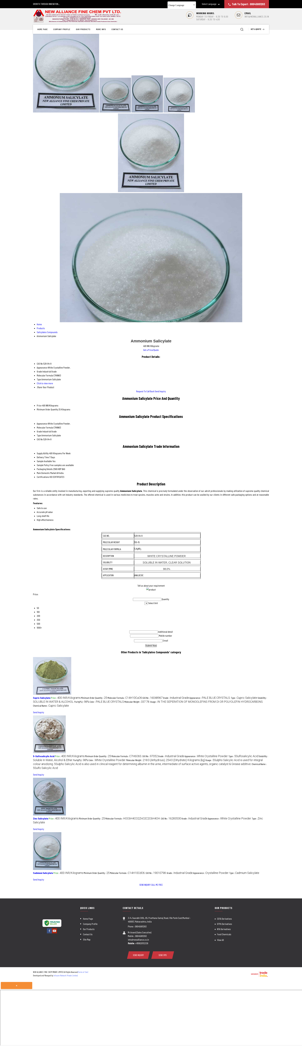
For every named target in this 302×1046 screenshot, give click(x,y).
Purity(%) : (81, 701)
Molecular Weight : (137, 701)
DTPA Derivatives (224, 923)
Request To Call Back (145, 391)
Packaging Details (45, 468)
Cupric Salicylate (41, 697)
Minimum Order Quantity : (94, 697)
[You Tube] (54, 933)
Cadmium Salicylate (43, 872)
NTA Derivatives (224, 929)
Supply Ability (43, 453)
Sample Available (44, 461)
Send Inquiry (160, 391)
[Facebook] (49, 933)
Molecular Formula (45, 427)
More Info (101, 29)
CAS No (40, 439)
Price (39, 405)
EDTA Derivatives (224, 918)
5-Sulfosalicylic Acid (43, 756)
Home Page (42, 29)
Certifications (43, 476)
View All (220, 939)
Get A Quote (256, 29)
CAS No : (153, 697)
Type (39, 435)
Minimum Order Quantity (47, 409)
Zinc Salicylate (40, 818)
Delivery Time (43, 457)
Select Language (209, 4)
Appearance (42, 423)
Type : (244, 697)
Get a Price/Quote (151, 349)
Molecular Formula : (125, 697)
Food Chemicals (224, 934)
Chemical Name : (51, 705)
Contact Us (117, 29)
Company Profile (61, 29)
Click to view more (45, 383)
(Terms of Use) (83, 972)
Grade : (176, 697)
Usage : (206, 701)
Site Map (86, 939)
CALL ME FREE (157, 884)
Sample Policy (43, 465)
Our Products (83, 29)
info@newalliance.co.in (257, 16)
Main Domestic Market (46, 472)
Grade (39, 431)
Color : (107, 701)
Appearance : (210, 697)
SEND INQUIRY (145, 884)
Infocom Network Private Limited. (66, 975)
